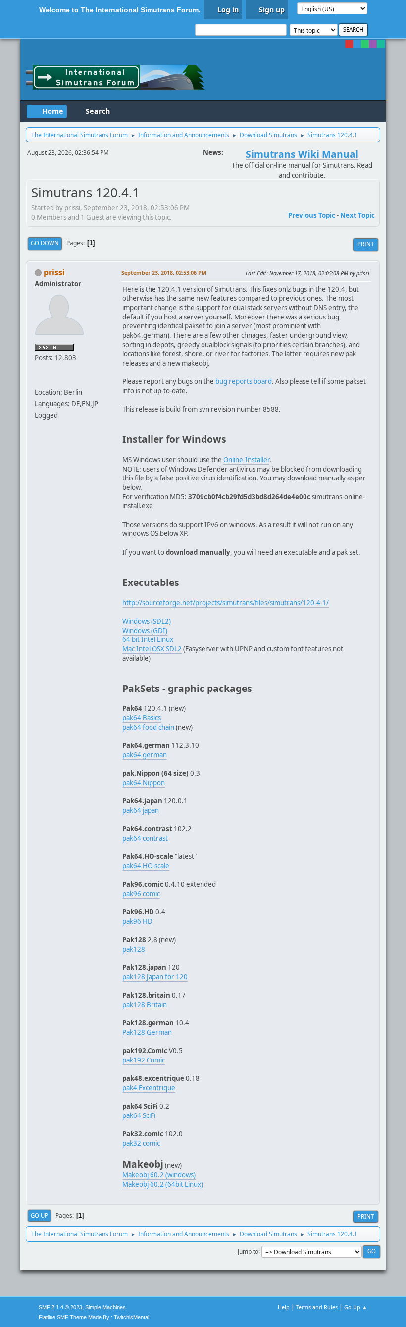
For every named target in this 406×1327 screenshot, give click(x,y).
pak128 (133, 949)
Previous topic (311, 215)
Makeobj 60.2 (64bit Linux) (162, 1184)
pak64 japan (140, 810)
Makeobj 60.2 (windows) (159, 1174)
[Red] (349, 44)
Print (365, 244)
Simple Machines (105, 1307)
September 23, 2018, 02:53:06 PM (163, 272)
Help (284, 1307)
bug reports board (243, 381)
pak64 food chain (148, 727)
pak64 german (144, 754)
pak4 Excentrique (148, 1087)
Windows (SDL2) (146, 621)
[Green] (365, 44)
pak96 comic (141, 893)
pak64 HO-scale (145, 865)
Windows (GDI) (144, 630)
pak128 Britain (144, 1004)
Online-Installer (246, 459)
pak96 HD (137, 921)
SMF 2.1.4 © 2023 (60, 1307)
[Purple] (373, 44)
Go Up (39, 1215)
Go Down (45, 243)
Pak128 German (147, 1032)
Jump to (248, 1251)
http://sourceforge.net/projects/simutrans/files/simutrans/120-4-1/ (225, 602)
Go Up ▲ (355, 1307)
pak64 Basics (141, 717)
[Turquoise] (381, 44)
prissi (54, 272)
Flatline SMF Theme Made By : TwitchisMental (94, 1317)
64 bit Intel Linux (147, 639)
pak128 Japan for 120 (155, 976)
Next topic (357, 215)
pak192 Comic (143, 1060)
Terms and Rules (317, 1307)
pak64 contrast (145, 838)
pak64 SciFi (138, 1115)
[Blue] (357, 44)
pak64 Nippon (143, 782)
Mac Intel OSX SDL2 (152, 648)
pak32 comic (141, 1143)
